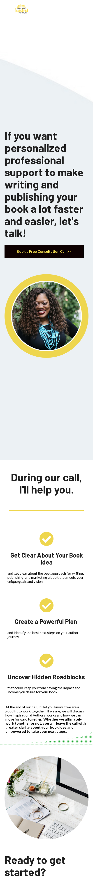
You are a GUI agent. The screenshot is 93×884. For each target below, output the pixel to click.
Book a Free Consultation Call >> (44, 251)
